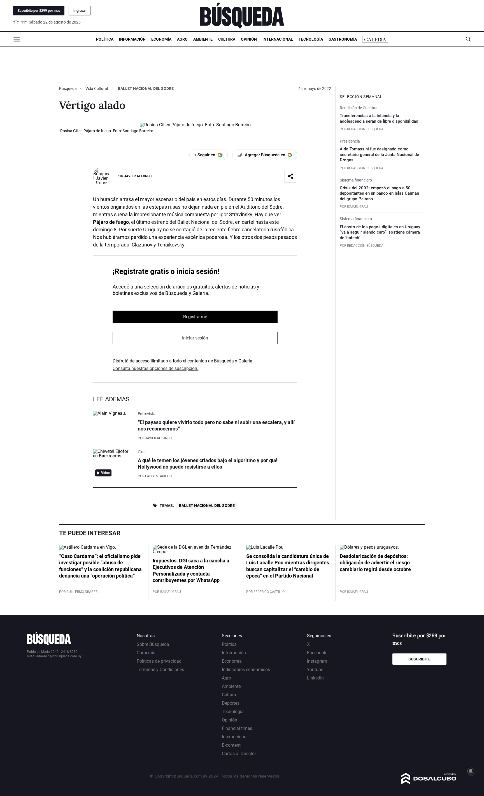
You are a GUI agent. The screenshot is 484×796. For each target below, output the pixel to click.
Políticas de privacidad (159, 661)
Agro (182, 39)
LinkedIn (315, 678)
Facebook (316, 652)
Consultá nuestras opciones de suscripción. (155, 368)
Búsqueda (68, 88)
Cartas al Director (239, 753)
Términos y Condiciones (160, 669)
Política (104, 39)
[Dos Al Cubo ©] (429, 782)
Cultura (226, 39)
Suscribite (419, 659)
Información (132, 39)
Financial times (237, 728)
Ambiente (203, 39)
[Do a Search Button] (468, 39)
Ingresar (79, 11)
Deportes (230, 703)
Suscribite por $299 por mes (39, 11)
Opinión (249, 39)
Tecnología (311, 39)
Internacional (277, 39)
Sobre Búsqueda (153, 644)
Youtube (315, 669)
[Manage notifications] (470, 771)
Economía (161, 39)
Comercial (147, 652)
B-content (231, 745)
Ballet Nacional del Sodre (205, 222)
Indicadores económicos (246, 669)
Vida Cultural (96, 88)
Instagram (317, 661)
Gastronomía (343, 39)
